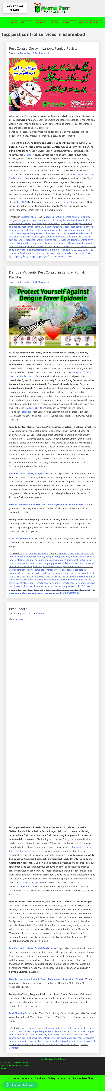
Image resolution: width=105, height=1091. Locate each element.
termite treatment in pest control (53, 249)
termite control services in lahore (26, 586)
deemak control (54, 216)
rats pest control (34, 239)
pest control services (45, 233)
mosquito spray (56, 223)
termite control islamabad (22, 579)
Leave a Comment (63, 256)
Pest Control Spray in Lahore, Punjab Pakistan (44, 48)
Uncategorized (28, 216)
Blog (23, 553)
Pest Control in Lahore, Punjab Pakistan (31, 473)
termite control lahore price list (69, 243)
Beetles (27, 154)
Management (41, 553)
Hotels (29, 553)
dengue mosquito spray (50, 220)
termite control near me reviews (70, 246)
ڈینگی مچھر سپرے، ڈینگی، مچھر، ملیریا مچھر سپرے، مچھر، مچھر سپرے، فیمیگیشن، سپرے (50, 253)
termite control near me (39, 246)
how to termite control (75, 220)
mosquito (42, 223)
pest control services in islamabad (74, 233)
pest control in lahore (82, 226)
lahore (91, 220)
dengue (13, 220)
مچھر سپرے (31, 256)
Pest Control (18, 608)
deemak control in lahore (76, 216)
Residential (68, 201)
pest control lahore (44, 230)
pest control (72, 223)
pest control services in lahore (24, 236)
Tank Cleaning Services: (22, 538)
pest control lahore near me (70, 230)
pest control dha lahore (57, 226)
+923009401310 (20, 201)
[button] (20, 1085)
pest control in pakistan (21, 230)
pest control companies (30, 1031)
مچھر (40, 256)
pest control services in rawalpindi (59, 236)
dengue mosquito (27, 220)
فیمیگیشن (48, 256)
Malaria (13, 223)
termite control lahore (40, 243)
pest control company (32, 226)
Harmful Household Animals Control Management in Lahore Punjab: (46, 504)
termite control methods (22, 582)
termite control (79, 239)
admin (46, 53)
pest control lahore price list (23, 569)
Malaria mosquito (27, 223)
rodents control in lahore (57, 239)
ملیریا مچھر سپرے (17, 256)
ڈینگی (92, 249)
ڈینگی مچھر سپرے (80, 249)
